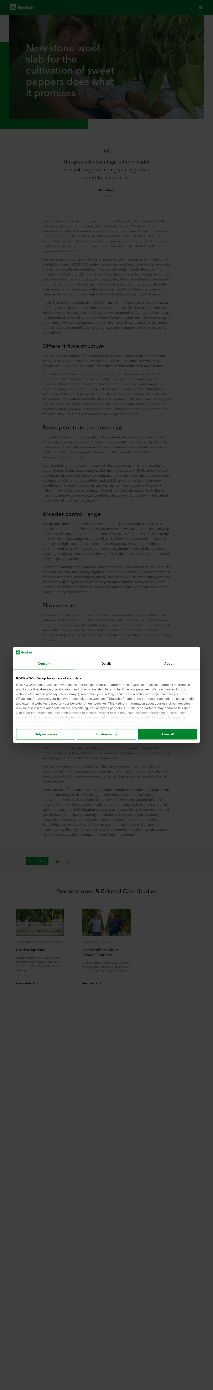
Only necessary (46, 734)
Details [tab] (107, 663)
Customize (104, 734)
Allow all (167, 734)
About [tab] (168, 663)
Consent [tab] (44, 663)
